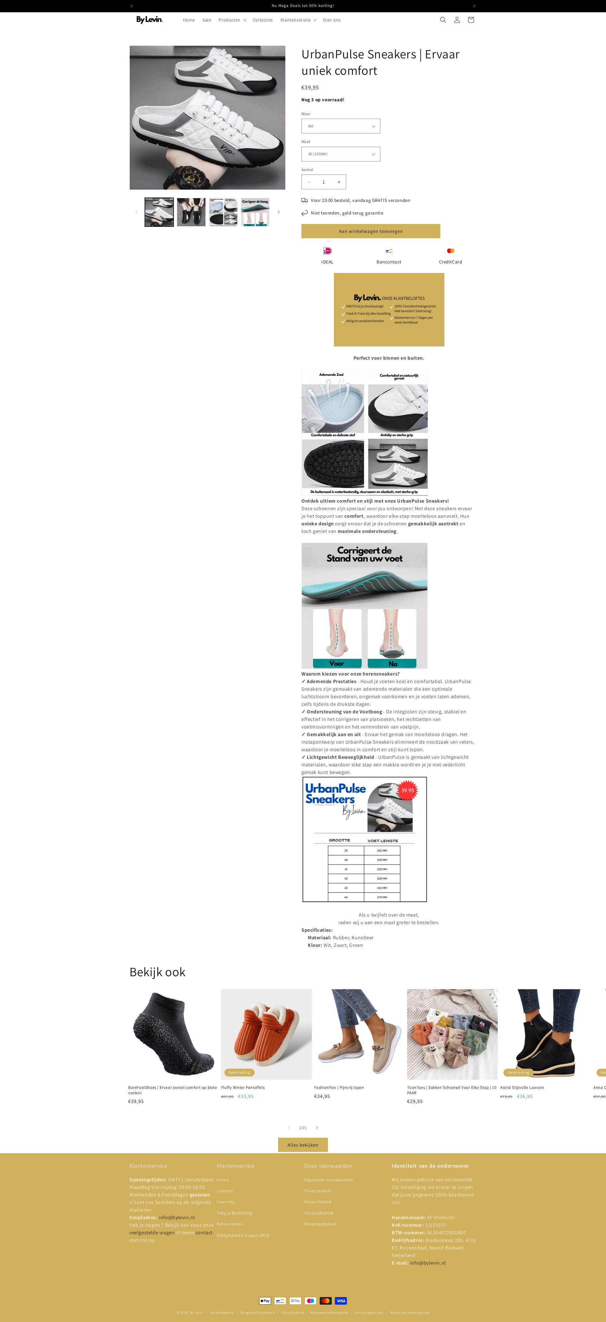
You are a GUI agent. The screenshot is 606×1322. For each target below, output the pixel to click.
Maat (306, 141)
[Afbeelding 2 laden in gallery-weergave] (191, 212)
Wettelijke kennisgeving (409, 1312)
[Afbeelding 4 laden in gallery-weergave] (255, 212)
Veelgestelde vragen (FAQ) (243, 1235)
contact (204, 1232)
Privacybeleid (317, 1191)
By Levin (196, 1312)
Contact (225, 1191)
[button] (232, 20)
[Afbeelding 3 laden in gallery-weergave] (223, 212)
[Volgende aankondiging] (474, 6)
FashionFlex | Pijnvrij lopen (339, 1087)
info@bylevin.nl (177, 1217)
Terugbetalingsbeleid (257, 1312)
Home (223, 1180)
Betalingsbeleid (320, 1224)
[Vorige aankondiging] (132, 6)
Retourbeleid (317, 1202)
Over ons (226, 1202)
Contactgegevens (369, 1312)
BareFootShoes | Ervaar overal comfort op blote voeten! (172, 1090)
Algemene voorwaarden (329, 1312)
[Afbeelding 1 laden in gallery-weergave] (159, 212)
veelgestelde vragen (152, 1232)
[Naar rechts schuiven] (279, 212)
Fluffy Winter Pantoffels (242, 1087)
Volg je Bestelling (234, 1213)
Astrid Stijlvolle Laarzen (522, 1087)
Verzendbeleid (319, 1213)
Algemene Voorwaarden (328, 1180)
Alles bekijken (303, 1145)
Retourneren (230, 1224)
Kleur (306, 113)
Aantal (307, 169)
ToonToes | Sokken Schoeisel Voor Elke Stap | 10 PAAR (451, 1090)
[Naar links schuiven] (136, 212)
